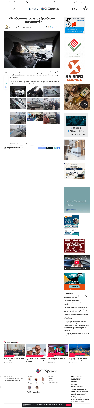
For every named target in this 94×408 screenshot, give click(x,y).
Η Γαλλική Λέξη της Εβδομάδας (72, 300)
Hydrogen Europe (20, 143)
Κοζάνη (50, 354)
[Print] (53, 27)
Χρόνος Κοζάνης (15, 26)
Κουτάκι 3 (55, 354)
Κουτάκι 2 (82, 354)
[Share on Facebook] (44, 27)
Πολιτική (61, 354)
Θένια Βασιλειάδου (43, 383)
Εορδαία (71, 354)
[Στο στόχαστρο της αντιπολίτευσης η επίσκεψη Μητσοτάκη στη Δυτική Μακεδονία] (36, 350)
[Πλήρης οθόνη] (88, 268)
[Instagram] (77, 9)
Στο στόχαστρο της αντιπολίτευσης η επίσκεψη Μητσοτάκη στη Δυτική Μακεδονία (36, 360)
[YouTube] (74, 9)
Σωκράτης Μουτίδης (36, 383)
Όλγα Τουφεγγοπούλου (37, 392)
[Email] (48, 27)
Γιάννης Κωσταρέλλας (30, 383)
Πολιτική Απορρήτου (50, 404)
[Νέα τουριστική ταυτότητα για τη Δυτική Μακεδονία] (58, 350)
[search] (5, 9)
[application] (77, 262)
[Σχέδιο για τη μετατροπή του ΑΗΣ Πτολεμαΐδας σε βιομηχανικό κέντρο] (79, 350)
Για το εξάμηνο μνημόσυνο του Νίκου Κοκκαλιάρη (76, 307)
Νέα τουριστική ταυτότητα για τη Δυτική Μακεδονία (76, 314)
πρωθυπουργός (27, 143)
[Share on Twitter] (46, 27)
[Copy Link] (50, 27)
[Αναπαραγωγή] (65, 268)
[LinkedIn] (79, 9)
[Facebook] (72, 9)
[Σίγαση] (85, 268)
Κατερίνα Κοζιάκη (29, 392)
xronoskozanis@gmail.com (80, 389)
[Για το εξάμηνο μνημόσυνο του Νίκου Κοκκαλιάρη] (14, 350)
